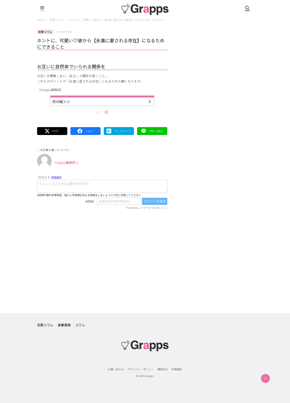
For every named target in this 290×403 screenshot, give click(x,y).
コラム (80, 324)
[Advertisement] (102, 253)
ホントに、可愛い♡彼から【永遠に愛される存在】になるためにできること (117, 20)
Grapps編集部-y (66, 162)
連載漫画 (64, 324)
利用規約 (176, 369)
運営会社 (162, 369)
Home (41, 20)
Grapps (149, 376)
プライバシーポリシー (140, 369)
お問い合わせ (116, 369)
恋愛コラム (57, 20)
